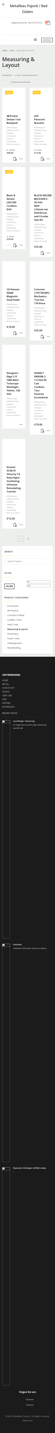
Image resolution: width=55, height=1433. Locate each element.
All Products (13, 610)
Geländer (17, 944)
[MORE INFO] (21, 159)
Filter (9, 586)
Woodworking (14, 647)
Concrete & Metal (15, 615)
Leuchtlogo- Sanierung (24, 721)
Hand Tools (12, 624)
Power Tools (13, 638)
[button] (15, 159)
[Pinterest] (50, 31)
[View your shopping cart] (48, 23)
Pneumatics (12, 633)
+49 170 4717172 (35, 23)
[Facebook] (46, 31)
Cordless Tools (14, 619)
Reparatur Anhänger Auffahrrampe (29, 1168)
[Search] (47, 561)
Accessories (13, 605)
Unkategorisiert (14, 643)
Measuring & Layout (17, 629)
